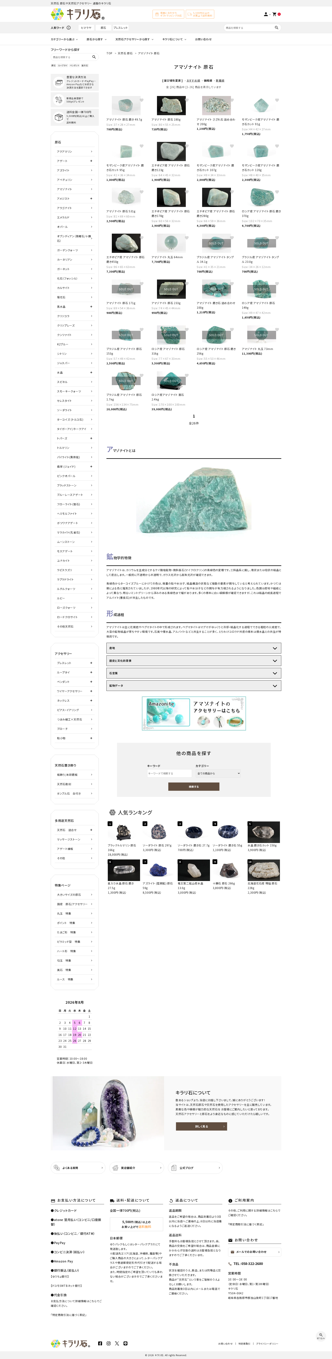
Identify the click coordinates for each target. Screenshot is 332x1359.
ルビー (61, 598)
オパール (62, 227)
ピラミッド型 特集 (68, 942)
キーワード (154, 766)
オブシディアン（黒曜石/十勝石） (74, 238)
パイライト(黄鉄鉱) (68, 457)
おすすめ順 (193, 80)
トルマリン (63, 448)
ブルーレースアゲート (70, 495)
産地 (112, 648)
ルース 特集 (65, 979)
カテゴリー (202, 766)
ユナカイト (63, 560)
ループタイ (62, 65)
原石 (103, 28)
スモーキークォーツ (69, 391)
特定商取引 (244, 1343)
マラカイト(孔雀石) (68, 532)
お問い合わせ (203, 39)
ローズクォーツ (66, 608)
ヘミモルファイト (67, 513)
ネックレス (63, 700)
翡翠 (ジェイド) (66, 466)
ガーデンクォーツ (67, 250)
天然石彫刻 (64, 784)
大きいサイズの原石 (69, 895)
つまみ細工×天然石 (69, 719)
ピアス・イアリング (68, 710)
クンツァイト (64, 335)
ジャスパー (63, 363)
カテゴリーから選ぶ (62, 39)
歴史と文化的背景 (120, 661)
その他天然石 (65, 626)
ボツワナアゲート (67, 523)
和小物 (61, 738)
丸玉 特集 (64, 913)
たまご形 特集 (66, 932)
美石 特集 (64, 970)
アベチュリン (64, 180)
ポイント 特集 (66, 923)
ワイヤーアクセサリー (70, 691)
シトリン (62, 354)
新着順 (220, 80)
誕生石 (85, 65)
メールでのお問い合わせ (249, 1252)
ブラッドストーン (66, 485)
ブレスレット (121, 28)
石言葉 (113, 673)
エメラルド (63, 217)
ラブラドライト (65, 579)
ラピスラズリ (64, 570)
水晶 (60, 372)
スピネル (62, 382)
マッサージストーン (68, 839)
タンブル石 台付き (69, 793)
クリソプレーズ (66, 325)
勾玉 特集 (64, 960)
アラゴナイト (64, 208)
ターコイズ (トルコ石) (70, 419)
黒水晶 (61, 307)
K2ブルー (63, 344)
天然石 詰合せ (67, 830)
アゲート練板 (65, 849)
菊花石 (61, 297)
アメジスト (63, 198)
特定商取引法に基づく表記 (68, 1315)
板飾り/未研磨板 (67, 775)
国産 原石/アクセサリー (72, 904)
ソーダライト (64, 410)
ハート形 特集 (66, 951)
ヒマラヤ (86, 28)
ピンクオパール (66, 476)
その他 (61, 858)
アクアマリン (64, 151)
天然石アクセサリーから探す (132, 39)
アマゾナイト (64, 189)
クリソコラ (63, 316)
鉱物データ (116, 685)
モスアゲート (65, 551)
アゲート (62, 161)
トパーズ (62, 438)
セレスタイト (64, 401)
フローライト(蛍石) (68, 504)
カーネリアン (64, 259)
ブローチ (62, 729)
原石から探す (95, 39)
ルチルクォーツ (66, 589)
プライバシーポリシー (267, 1343)
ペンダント (74, 65)
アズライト (63, 170)
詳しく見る (201, 1126)
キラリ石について (172, 39)
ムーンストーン (66, 542)
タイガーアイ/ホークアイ (71, 429)
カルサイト (63, 288)
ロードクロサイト (67, 617)
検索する (194, 786)
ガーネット (63, 269)
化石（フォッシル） (67, 278)
